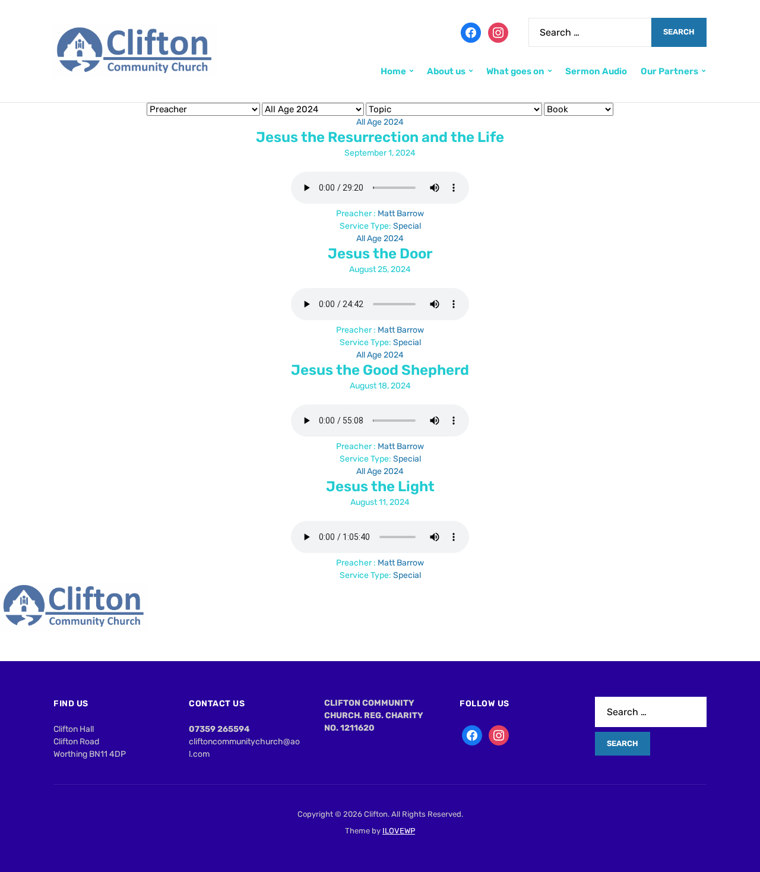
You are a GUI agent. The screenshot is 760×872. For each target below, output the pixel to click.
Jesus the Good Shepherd (380, 370)
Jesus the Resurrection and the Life (380, 137)
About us (446, 71)
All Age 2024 (380, 122)
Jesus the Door (380, 253)
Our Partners (669, 71)
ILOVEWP (398, 830)
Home (393, 71)
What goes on (515, 71)
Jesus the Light (380, 486)
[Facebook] (471, 31)
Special (407, 226)
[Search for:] (589, 32)
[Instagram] (498, 31)
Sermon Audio (596, 71)
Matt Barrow (401, 213)
